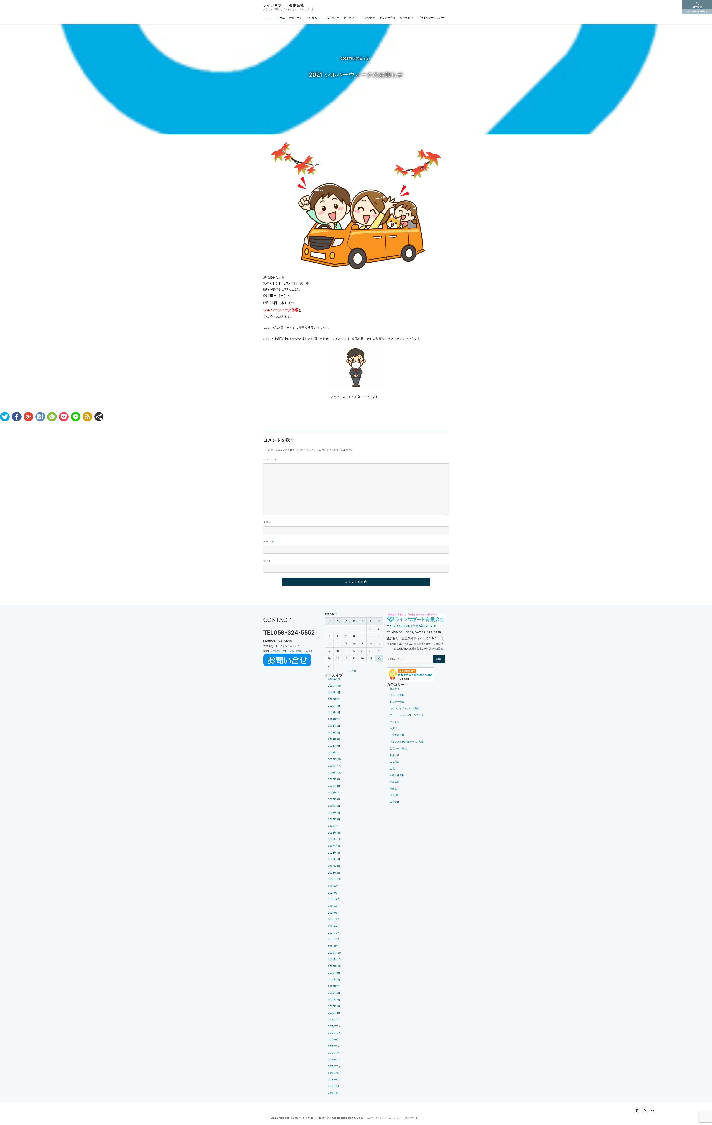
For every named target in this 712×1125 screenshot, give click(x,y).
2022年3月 (334, 866)
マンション (396, 721)
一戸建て (394, 728)
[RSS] (87, 416)
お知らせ (394, 688)
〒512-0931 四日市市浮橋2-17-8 (411, 626)
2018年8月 (334, 1079)
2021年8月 (334, 899)
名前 (267, 522)
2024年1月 (334, 752)
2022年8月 (334, 852)
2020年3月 (334, 1013)
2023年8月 (334, 786)
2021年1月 (333, 946)
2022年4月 (334, 859)
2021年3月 (334, 932)
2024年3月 (334, 739)
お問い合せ (368, 17)
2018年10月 (334, 1073)
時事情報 (394, 781)
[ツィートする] (5, 416)
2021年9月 (334, 892)
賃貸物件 (394, 801)
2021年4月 (334, 926)
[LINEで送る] (75, 416)
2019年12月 (334, 1019)
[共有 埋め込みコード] (98, 416)
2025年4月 (334, 712)
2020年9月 (334, 972)
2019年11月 (334, 1026)
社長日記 (394, 795)
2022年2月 (334, 872)
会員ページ (295, 17)
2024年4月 (334, 732)
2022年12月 (334, 832)
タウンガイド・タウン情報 (404, 708)
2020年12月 (334, 952)
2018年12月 (334, 1059)
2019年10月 (334, 1033)
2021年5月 (334, 919)
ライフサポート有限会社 (283, 5)
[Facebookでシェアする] (17, 416)
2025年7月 (334, 699)
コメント (269, 459)
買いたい (330, 17)
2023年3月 (334, 819)
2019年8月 (334, 1039)
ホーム (281, 17)
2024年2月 (334, 745)
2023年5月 (334, 806)
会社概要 (405, 17)
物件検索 (312, 17)
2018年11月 (334, 1066)
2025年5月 (334, 705)
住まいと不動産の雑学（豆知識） (408, 741)
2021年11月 (334, 886)
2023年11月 (334, 766)
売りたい (349, 17)
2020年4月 (334, 1006)
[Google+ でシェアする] (28, 416)
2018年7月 (334, 1086)
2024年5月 (334, 725)
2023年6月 (334, 799)
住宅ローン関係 (398, 748)
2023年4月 (334, 812)
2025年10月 (334, 685)
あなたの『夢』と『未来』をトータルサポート (392, 1117)
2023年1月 (334, 826)
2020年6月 (334, 992)
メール (268, 541)
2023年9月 (334, 779)
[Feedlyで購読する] (52, 416)
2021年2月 (334, 939)
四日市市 (394, 761)
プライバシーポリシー (431, 17)
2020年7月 (334, 986)
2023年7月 (334, 792)
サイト (267, 560)
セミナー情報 (387, 17)
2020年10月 (334, 966)
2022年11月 (334, 839)
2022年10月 (334, 846)
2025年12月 (334, 679)
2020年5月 (334, 999)
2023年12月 (334, 759)
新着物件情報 (397, 775)
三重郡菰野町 (397, 735)
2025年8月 (334, 692)
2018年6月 (334, 1093)
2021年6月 (334, 912)
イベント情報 (397, 695)
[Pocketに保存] (64, 416)
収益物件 (394, 755)
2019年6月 (334, 1046)
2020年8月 (334, 979)
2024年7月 (334, 719)
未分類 (393, 788)
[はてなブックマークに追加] (40, 416)
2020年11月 (334, 959)
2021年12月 (334, 879)
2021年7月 (334, 906)
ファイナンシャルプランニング (406, 715)
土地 (392, 768)
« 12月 (352, 671)
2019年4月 (334, 1053)
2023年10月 (334, 772)
